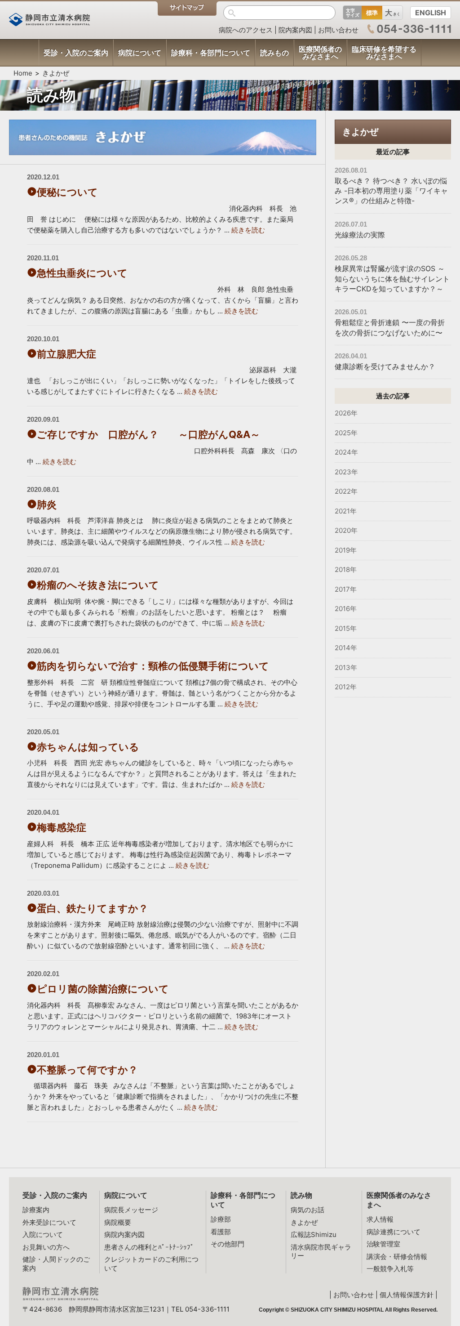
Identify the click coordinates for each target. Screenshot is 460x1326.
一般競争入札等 (390, 1268)
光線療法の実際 (360, 234)
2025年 (346, 433)
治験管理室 (383, 1244)
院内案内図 (295, 30)
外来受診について (49, 1222)
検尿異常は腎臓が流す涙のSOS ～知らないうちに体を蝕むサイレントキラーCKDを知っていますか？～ (392, 278)
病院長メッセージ (131, 1209)
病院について (125, 1195)
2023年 (346, 472)
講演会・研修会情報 (397, 1256)
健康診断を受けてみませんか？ (385, 366)
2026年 (346, 413)
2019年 (346, 550)
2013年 (346, 667)
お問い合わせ (338, 30)
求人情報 (380, 1219)
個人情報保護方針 (406, 1294)
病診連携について (393, 1232)
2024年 (346, 452)
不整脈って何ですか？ (92, 1070)
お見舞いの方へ (46, 1247)
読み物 (301, 1195)
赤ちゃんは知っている (88, 747)
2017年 (346, 589)
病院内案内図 (124, 1234)
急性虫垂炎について (82, 273)
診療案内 (35, 1209)
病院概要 (117, 1222)
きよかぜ (55, 73)
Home (22, 73)
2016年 (346, 608)
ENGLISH (430, 12)
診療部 (221, 1219)
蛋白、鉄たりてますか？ (92, 908)
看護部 (221, 1232)
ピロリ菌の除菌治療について (103, 989)
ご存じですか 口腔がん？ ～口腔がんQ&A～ (148, 434)
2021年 (346, 511)
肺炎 (47, 504)
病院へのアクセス (246, 30)
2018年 (346, 569)
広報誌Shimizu (313, 1234)
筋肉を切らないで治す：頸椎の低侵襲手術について (153, 666)
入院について (42, 1234)
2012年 (346, 687)
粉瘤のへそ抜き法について (98, 585)
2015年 (346, 628)
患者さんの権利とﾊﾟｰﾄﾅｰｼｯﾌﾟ (149, 1247)
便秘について (67, 192)
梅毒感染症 (61, 827)
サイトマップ (187, 8)
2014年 (346, 647)
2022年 (346, 491)
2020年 (346, 530)
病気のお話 (307, 1209)
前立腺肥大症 (66, 354)
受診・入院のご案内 (54, 1195)
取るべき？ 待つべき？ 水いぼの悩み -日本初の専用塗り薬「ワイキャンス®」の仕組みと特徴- (391, 190)
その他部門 (227, 1244)
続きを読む (248, 230)
